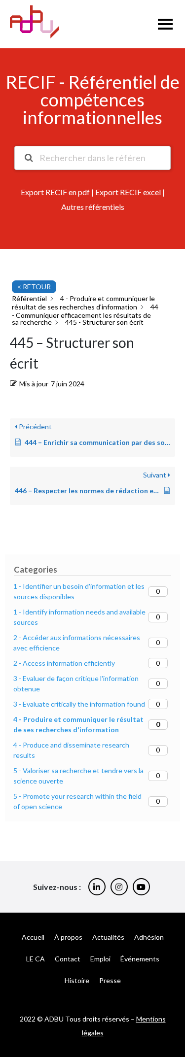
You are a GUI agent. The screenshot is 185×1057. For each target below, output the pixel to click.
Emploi (100, 959)
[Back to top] (170, 1017)
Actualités (108, 937)
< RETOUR (34, 286)
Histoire (77, 980)
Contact (67, 959)
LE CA (35, 959)
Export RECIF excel (128, 192)
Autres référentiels (92, 206)
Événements (139, 959)
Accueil (33, 937)
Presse (110, 980)
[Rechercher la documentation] (28, 158)
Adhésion (149, 937)
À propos (68, 937)
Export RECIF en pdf (55, 192)
